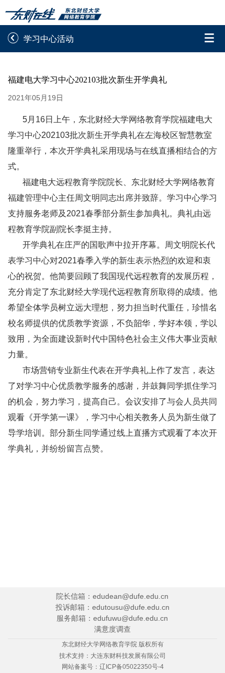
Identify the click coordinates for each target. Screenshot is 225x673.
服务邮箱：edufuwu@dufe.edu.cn (112, 618)
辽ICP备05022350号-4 (131, 666)
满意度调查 (112, 629)
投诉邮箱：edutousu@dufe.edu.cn (112, 607)
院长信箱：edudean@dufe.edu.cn (112, 596)
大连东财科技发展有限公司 (128, 655)
